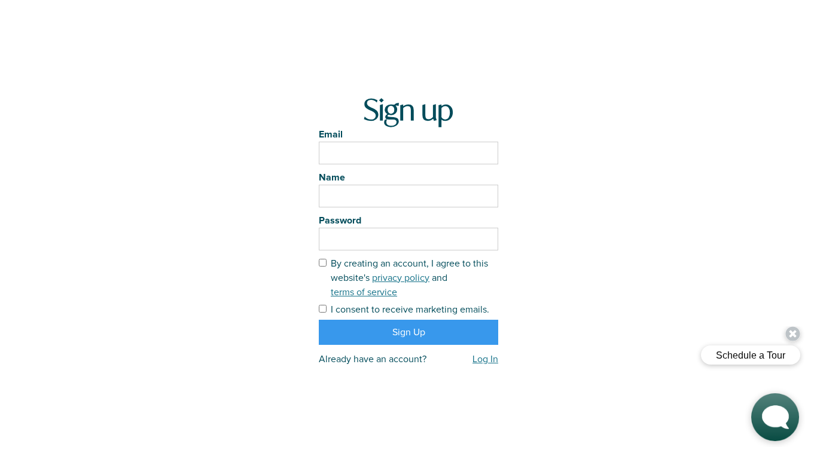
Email (331, 134)
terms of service (364, 292)
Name (332, 177)
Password (340, 220)
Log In (485, 359)
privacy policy (400, 278)
